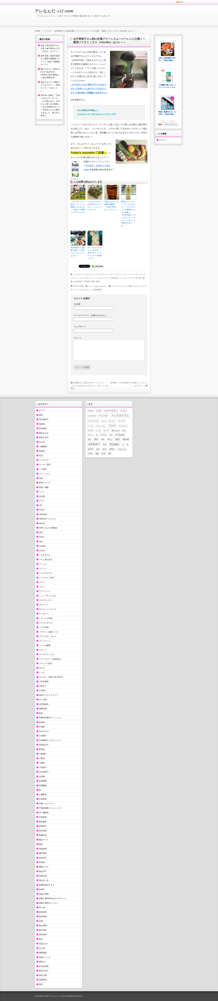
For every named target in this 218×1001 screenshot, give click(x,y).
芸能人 (112, 449)
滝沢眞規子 (44, 419)
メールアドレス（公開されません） (91, 315)
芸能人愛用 (44, 894)
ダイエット (87, 290)
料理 (93, 281)
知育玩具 (43, 876)
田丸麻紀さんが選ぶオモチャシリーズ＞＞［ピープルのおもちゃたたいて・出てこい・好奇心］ (89, 386)
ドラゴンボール (45, 623)
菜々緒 (42, 907)
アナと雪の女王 (45, 559)
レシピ (123, 278)
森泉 (41, 844)
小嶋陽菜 (43, 446)
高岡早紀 (43, 980)
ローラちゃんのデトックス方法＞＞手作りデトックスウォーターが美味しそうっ (94, 253)
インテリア (99, 274)
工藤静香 (43, 794)
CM (40, 505)
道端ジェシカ (45, 957)
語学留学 (43, 934)
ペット (42, 492)
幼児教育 (43, 799)
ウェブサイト (80, 326)
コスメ (42, 587)
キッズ (103, 421)
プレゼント (123, 426)
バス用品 (43, 469)
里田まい (43, 962)
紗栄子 (42, 889)
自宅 (104, 449)
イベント (43, 568)
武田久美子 (44, 437)
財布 (41, 939)
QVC (41, 532)
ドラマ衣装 (44, 627)
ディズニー (44, 614)
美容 (98, 281)
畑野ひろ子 (44, 867)
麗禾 (41, 984)
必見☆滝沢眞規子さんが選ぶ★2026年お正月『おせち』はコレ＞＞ (50, 48)
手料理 (87, 281)
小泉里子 (43, 767)
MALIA (42, 523)
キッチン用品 (126, 286)
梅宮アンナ (44, 840)
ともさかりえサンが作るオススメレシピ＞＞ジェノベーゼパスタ (94, 206)
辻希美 (42, 451)
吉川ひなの (44, 731)
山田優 (42, 776)
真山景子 (43, 871)
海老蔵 (42, 424)
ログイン (163, 140)
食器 (103, 453)
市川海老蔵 (119, 435)
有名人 (109, 439)
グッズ (121, 421)
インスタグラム (87, 274)
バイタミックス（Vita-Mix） (108, 278)
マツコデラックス (46, 654)
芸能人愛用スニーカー (48, 903)
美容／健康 (44, 487)
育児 (41, 455)
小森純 (42, 763)
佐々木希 (43, 699)
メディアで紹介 (45, 663)
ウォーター (109, 274)
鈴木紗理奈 (44, 966)
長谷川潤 (43, 975)
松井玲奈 (43, 831)
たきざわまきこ (111, 411)
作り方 (138, 278)
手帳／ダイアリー (46, 803)
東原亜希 (43, 822)
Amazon (91, 411)
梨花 (41, 415)
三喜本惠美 (44, 681)
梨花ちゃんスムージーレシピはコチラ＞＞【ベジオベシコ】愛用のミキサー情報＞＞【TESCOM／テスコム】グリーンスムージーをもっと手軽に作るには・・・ (128, 214)
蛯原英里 (43, 916)
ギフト (136, 286)
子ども (103, 435)
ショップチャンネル (47, 596)
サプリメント (76, 290)
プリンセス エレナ (47, 636)
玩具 (41, 478)
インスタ (76, 274)
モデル (42, 668)
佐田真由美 (44, 704)
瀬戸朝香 (43, 853)
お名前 (77, 304)
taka (41, 541)
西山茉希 (43, 925)
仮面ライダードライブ (48, 695)
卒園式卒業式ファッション (50, 718)
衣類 (41, 921)
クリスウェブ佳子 (46, 578)
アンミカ (43, 564)
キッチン (112, 421)
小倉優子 (43, 754)
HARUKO (43, 514)
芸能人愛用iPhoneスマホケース (52, 898)
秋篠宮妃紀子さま (46, 885)
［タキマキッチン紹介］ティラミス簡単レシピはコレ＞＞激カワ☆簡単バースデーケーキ (78, 207)
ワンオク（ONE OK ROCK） (51, 677)
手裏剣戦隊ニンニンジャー (50, 808)
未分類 (42, 496)
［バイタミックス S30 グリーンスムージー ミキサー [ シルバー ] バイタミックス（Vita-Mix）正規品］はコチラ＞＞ (89, 88)
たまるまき (92, 416)
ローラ (42, 410)
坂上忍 (42, 442)
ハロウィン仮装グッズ (48, 632)
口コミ (90, 435)
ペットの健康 (45, 645)
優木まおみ (44, 433)
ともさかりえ (45, 555)
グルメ (143, 286)
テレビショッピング (47, 609)
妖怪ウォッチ (45, 483)
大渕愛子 (43, 736)
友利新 (42, 722)
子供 (110, 435)
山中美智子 (78, 281)
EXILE (42, 510)
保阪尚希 (43, 708)
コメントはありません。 (97, 286)
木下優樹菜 (44, 812)
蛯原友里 (43, 912)
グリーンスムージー (124, 274)
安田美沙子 (44, 745)
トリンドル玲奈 (45, 618)
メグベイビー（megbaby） (50, 659)
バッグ (90, 426)
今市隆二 (43, 690)
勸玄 (41, 713)
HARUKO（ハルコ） (48, 519)
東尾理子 (43, 826)
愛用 (96, 439)
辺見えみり (44, 943)
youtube (42, 546)
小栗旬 (42, 758)
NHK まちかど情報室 (48, 528)
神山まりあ (44, 880)
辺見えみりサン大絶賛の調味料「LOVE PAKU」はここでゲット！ (111, 206)
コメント (78, 338)
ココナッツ (137, 274)
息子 (89, 439)
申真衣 (42, 862)
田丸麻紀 (43, 428)
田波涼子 (43, 858)
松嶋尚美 (43, 835)
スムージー (90, 278)
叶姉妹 (42, 727)
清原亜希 (43, 849)
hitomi (41, 537)
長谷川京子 (44, 971)
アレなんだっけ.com (54, 11)
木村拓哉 (43, 817)
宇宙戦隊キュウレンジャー (50, 740)
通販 (97, 453)
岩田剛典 (43, 781)
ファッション (45, 473)
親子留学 (43, 930)
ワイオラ (131, 278)
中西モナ (43, 686)
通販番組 (43, 953)
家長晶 (42, 749)
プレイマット (45, 641)
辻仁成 (42, 948)
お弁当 (42, 550)
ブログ (112, 425)
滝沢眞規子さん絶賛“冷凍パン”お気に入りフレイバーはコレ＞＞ (78, 252)
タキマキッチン (45, 600)
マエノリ (43, 650)
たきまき (123, 411)
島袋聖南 (43, 785)
